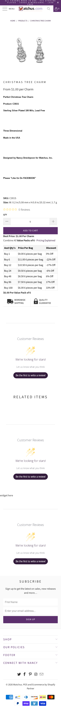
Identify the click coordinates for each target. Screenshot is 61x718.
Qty (5, 214)
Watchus (17, 684)
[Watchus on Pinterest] (30, 675)
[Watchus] (30, 8)
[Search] (50, 8)
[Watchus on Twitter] (19, 675)
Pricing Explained (45, 240)
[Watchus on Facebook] (24, 675)
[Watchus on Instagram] (36, 675)
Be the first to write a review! (30, 375)
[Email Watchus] (41, 675)
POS (25, 684)
